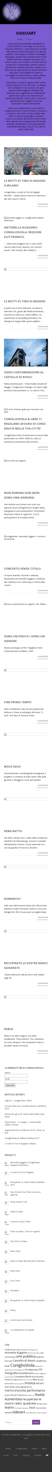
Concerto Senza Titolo (22, 568)
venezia (8, 1412)
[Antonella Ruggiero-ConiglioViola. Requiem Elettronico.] (7, 1164)
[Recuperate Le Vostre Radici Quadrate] (7, 1302)
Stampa (25, 1455)
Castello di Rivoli (24, 1360)
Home (8, 1448)
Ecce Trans (15, 1280)
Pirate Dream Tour (18, 1202)
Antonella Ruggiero (16, 1352)
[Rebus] (7, 1312)
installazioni (25, 1373)
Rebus (8, 1029)
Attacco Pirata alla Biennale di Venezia (27, 1261)
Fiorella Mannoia (18, 1370)
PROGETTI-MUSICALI (18, 1395)
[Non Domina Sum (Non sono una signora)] (7, 1193)
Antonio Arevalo (34, 1353)
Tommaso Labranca (21, 1408)
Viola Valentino (31, 1413)
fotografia (11, 1373)
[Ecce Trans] (7, 1282)
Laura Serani (9, 1377)
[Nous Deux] (7, 1252)
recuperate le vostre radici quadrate (23, 1401)
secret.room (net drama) (21, 1320)
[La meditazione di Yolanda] (7, 1331)
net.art (40, 1383)
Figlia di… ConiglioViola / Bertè (18, 1100)
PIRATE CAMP (16, 1211)
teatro (9, 1407)
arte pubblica (26, 1356)
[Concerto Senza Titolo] (7, 1223)
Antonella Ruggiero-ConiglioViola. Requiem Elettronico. (22, 232)
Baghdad (40, 1357)
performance (36, 1390)
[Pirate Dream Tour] (7, 1203)
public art (31, 1395)
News (34, 1448)
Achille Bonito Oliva (13, 1349)
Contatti (37, 1455)
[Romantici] (7, 1292)
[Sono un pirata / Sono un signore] (7, 1233)
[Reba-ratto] (7, 1272)
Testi (15, 1455)
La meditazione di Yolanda (22, 1330)
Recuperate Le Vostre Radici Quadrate (27, 1300)
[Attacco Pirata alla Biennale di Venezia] (7, 1262)
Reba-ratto (13, 831)
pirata (7, 1395)
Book (6, 1455)
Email (7, 1078)
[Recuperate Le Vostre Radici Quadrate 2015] (7, 1184)
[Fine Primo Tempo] (7, 1243)
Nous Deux (12, 766)
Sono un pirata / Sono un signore (25, 1231)
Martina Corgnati (12, 1379)
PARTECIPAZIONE (15, 1390)
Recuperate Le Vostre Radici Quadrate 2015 (27, 1183)
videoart (18, 1412)
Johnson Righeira (40, 1373)
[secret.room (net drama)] (7, 1321)
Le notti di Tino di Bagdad (24, 301)
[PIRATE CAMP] (7, 1213)
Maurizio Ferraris (25, 1380)
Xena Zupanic (42, 1413)
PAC (30, 1387)
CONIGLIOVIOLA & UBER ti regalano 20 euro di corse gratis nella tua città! (24, 423)
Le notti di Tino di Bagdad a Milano (20, 1143)
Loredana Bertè (23, 1376)
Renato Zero (42, 1403)
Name (7, 1072)
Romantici (12, 899)
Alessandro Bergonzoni (29, 1350)
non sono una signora (16, 1386)
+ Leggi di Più (42, 204)
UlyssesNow (41, 1408)
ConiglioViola (22, 1365)
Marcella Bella (37, 1376)
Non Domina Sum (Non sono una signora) (25, 1193)
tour (32, 1407)
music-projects (18, 1384)
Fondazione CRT (33, 1369)
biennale (8, 1361)
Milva (34, 1379)
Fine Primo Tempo (17, 702)
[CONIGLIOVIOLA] (11, 23)
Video (44, 1448)
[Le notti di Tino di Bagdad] (7, 1174)
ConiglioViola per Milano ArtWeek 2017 (22, 1138)
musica (30, 1383)
